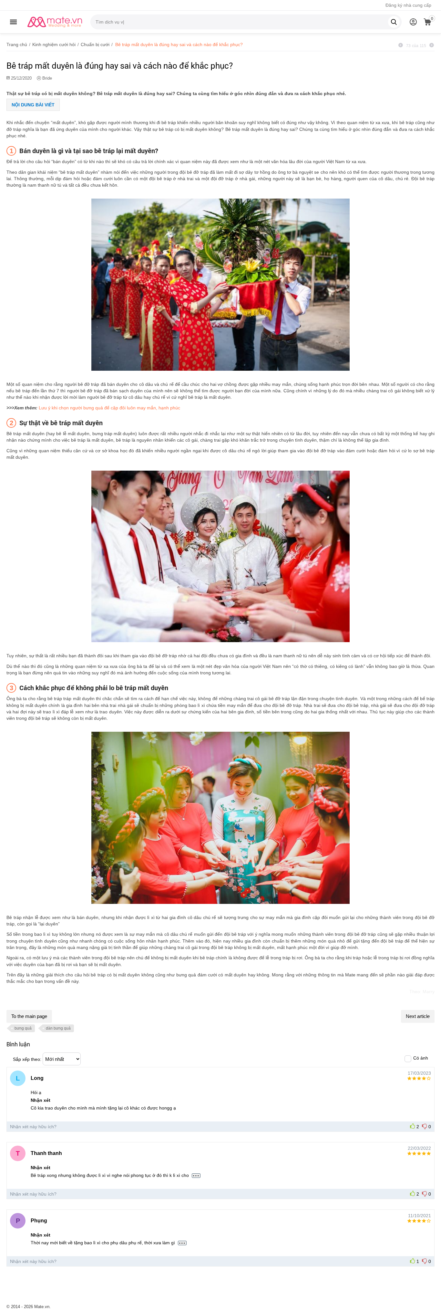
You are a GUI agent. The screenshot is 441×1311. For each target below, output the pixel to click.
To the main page (29, 1016)
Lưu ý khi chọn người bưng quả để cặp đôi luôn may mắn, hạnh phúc (109, 407)
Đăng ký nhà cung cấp (408, 5)
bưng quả (23, 1028)
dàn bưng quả (58, 1028)
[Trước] (401, 45)
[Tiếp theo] (432, 45)
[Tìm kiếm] (394, 22)
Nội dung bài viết (33, 104)
